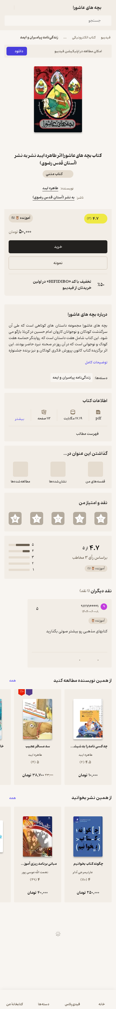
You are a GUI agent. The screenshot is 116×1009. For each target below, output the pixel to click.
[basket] (20, 7)
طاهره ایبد (50, 188)
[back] (108, 7)
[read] (20, 469)
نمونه (58, 263)
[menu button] (7, 7)
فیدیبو (106, 37)
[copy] (13, 285)
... (65, 37)
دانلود (19, 51)
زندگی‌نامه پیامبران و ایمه (39, 37)
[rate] (100, 518)
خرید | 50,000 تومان (58, 1002)
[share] (45, 142)
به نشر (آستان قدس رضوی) (53, 197)
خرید (58, 247)
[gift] (58, 142)
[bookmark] (71, 142)
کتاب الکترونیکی (83, 37)
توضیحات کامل (96, 362)
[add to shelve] (95, 469)
